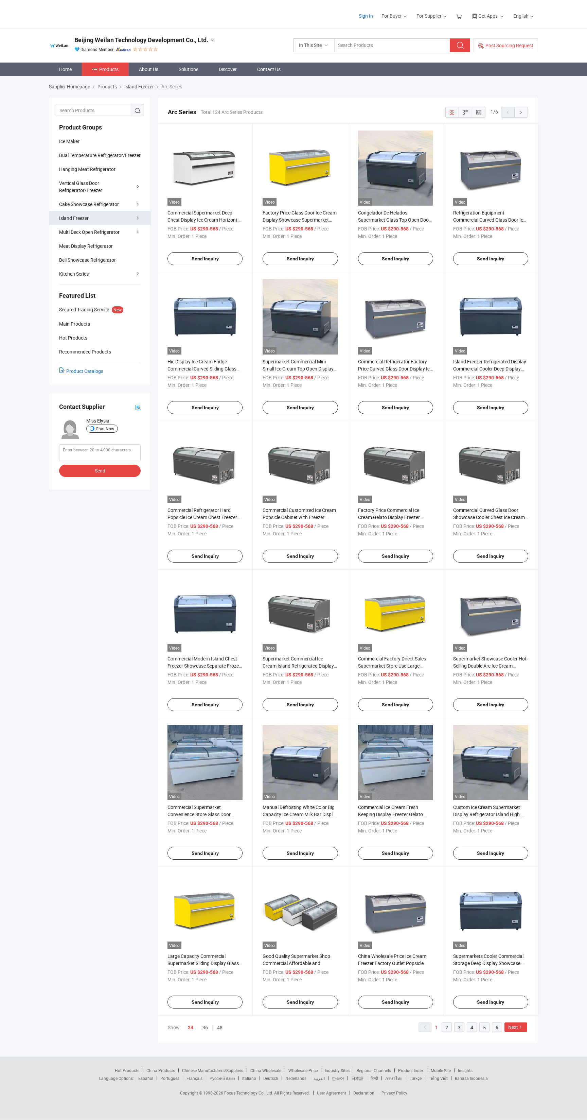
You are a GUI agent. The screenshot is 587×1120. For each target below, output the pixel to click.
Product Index (411, 1070)
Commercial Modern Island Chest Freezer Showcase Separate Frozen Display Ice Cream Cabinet (204, 665)
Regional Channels (374, 1070)
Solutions (188, 69)
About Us (148, 69)
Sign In (366, 16)
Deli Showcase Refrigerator (87, 260)
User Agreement (331, 1093)
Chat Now (105, 428)
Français (194, 1078)
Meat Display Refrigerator (86, 246)
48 (220, 1027)
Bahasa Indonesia (471, 1078)
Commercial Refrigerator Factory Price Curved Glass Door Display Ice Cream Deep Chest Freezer (395, 368)
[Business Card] (138, 407)
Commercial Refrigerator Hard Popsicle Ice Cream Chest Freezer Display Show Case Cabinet (202, 517)
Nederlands (295, 1078)
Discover (228, 69)
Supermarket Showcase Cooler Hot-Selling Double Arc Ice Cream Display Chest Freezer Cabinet (490, 665)
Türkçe (416, 1078)
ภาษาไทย (394, 1078)
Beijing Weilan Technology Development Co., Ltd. (141, 40)
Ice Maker (69, 141)
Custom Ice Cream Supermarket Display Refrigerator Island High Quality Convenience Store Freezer (489, 814)
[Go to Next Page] (521, 112)
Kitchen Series (74, 274)
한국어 (338, 1078)
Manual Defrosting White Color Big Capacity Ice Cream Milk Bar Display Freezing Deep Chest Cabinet (300, 814)
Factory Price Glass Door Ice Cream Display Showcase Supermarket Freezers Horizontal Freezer (300, 219)
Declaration (363, 1093)
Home (65, 69)
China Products (160, 1070)
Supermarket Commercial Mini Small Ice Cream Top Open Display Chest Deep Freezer (298, 368)
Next (513, 1027)
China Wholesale (265, 1070)
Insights (465, 1070)
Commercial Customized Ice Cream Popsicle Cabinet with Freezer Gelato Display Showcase (299, 517)
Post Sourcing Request (509, 45)
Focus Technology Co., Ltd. (249, 1093)
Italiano (249, 1078)
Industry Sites (337, 1070)
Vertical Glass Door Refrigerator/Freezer (80, 186)
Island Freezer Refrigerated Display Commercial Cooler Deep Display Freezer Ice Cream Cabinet (489, 368)
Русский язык (222, 1078)
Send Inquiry (205, 258)
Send (100, 470)
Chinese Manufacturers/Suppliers (212, 1070)
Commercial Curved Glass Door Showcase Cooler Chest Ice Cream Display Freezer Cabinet (489, 517)
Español (145, 1078)
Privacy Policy (394, 1093)
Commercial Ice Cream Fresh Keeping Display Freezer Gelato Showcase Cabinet (390, 814)
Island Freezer (74, 218)
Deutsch (270, 1078)
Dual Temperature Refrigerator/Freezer (100, 155)
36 (205, 1027)
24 (190, 1027)
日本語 (357, 1078)
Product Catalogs (84, 371)
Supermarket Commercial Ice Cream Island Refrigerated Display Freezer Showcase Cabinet (298, 665)
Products (109, 69)
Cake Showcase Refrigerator (89, 204)
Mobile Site (441, 1070)
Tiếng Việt (438, 1078)
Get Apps (488, 16)
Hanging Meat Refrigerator (87, 169)
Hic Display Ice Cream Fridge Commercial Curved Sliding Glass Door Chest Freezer (201, 368)
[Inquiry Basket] (459, 16)
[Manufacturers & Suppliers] (92, 13)
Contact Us (269, 69)
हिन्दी (374, 1078)
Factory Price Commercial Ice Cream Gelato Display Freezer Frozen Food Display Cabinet (389, 517)
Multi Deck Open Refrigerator (89, 232)
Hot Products (127, 1070)
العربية (319, 1078)
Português (169, 1078)
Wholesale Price (303, 1070)
